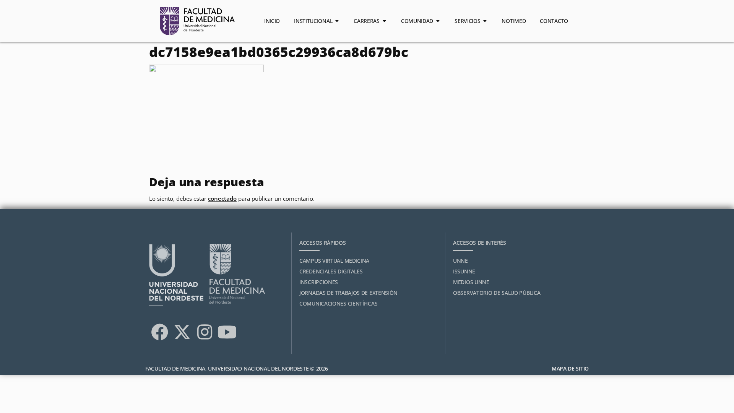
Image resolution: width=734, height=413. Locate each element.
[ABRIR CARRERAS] (384, 21)
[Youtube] (227, 332)
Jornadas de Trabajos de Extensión (348, 292)
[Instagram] (204, 332)
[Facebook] (159, 332)
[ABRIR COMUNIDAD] (437, 21)
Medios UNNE (471, 282)
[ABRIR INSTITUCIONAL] (336, 21)
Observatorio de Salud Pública (496, 292)
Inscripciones (318, 282)
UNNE (460, 260)
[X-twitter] (182, 332)
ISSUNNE (464, 271)
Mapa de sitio (570, 368)
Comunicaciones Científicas (338, 303)
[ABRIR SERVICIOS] (484, 21)
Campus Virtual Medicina (334, 260)
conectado (222, 198)
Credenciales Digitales (330, 271)
